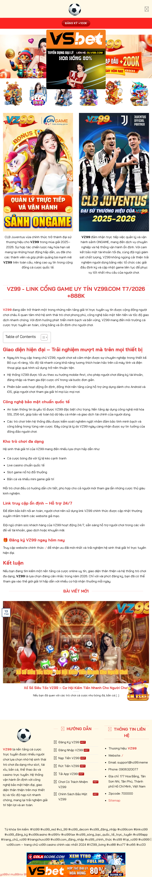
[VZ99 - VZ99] (76, 9)
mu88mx (16, 874)
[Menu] (146, 9)
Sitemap (114, 800)
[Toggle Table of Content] (42, 337)
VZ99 (132, 748)
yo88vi (5, 874)
